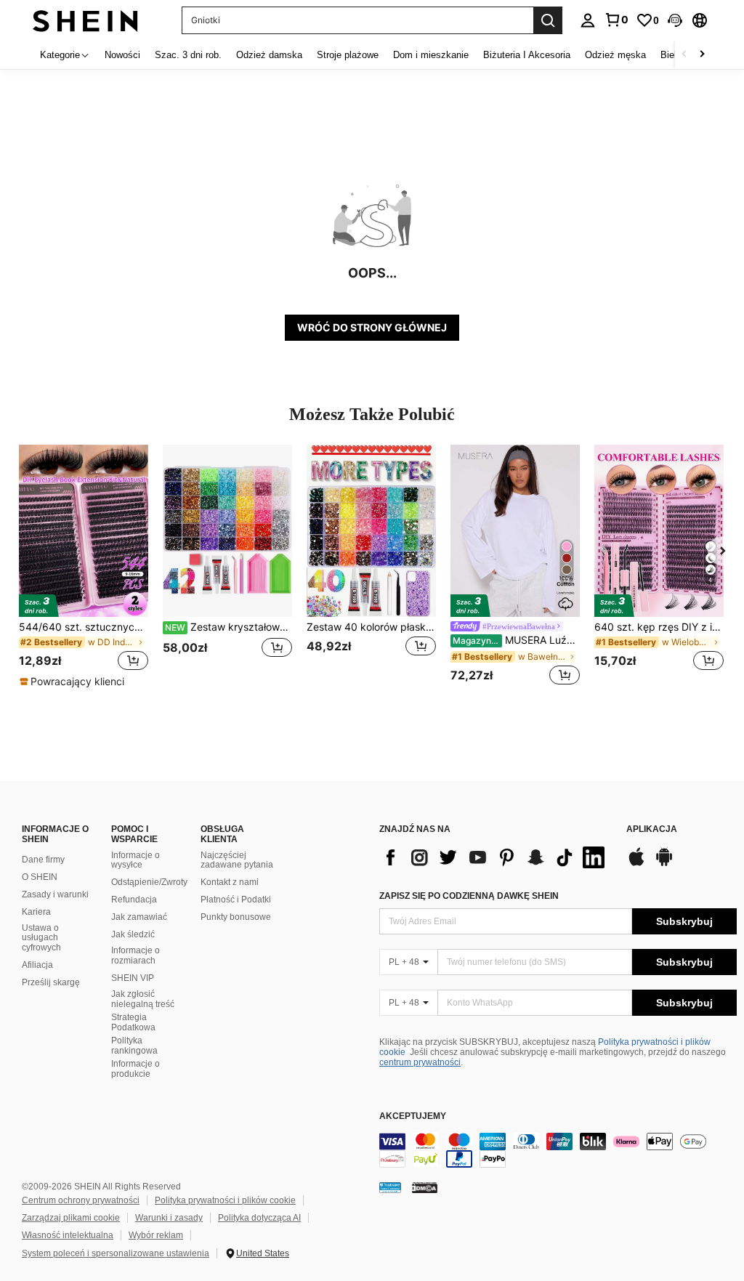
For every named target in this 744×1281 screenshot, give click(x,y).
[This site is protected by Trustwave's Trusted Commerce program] (390, 1186)
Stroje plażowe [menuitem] (348, 54)
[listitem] (83, 567)
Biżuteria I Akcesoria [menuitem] (526, 54)
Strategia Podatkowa (133, 1022)
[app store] (636, 864)
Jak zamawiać (139, 917)
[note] (74, 681)
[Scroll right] (702, 55)
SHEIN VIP (132, 978)
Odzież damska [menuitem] (269, 54)
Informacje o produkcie (135, 1069)
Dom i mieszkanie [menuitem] (431, 54)
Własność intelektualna (67, 1235)
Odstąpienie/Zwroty (149, 882)
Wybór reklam (156, 1235)
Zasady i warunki (55, 894)
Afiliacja (37, 965)
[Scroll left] (684, 55)
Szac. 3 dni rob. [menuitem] (188, 54)
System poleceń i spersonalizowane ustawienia (115, 1253)
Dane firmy (43, 859)
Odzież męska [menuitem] (615, 54)
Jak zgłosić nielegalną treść (142, 999)
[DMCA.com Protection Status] (424, 1186)
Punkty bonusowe (236, 917)
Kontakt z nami (230, 882)
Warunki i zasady (169, 1218)
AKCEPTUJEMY (412, 1116)
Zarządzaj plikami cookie (71, 1218)
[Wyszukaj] (547, 20)
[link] (616, 19)
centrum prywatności (420, 1062)
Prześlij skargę (51, 982)
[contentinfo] (558, 1150)
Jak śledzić (133, 934)
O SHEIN (39, 877)
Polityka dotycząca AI (259, 1218)
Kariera (36, 912)
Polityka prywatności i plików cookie (225, 1200)
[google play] (664, 864)
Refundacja (134, 899)
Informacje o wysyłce (135, 860)
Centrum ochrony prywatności (81, 1200)
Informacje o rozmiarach (135, 955)
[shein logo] (85, 20)
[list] (495, 857)
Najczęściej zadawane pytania (237, 860)
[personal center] (588, 20)
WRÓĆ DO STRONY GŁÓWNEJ (372, 327)
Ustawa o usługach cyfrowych (41, 938)
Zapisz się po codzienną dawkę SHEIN (469, 896)
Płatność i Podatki (236, 899)
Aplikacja (651, 829)
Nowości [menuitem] (122, 54)
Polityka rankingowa (134, 1045)
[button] (675, 20)
